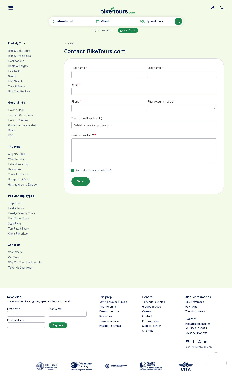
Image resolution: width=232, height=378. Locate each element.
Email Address (15, 320)
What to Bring (16, 159)
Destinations (16, 61)
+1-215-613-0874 (196, 328)
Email (74, 85)
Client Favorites (18, 234)
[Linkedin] (206, 341)
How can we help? (82, 135)
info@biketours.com (197, 324)
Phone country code (160, 101)
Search (12, 76)
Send (80, 181)
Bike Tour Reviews (19, 91)
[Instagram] (199, 341)
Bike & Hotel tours (19, 56)
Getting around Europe (113, 302)
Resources (14, 169)
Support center (151, 326)
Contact (147, 316)
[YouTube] (187, 341)
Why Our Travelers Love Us (24, 262)
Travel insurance (109, 321)
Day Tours (14, 71)
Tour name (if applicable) (86, 118)
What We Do (16, 252)
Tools (70, 43)
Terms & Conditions (20, 115)
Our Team (14, 257)
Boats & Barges (18, 66)
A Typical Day (16, 154)
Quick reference (194, 302)
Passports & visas (110, 326)
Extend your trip (109, 311)
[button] (10, 8)
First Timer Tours (18, 218)
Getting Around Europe (22, 184)
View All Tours (16, 86)
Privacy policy (150, 321)
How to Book (16, 110)
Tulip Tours (15, 203)
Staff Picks (15, 223)
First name (78, 68)
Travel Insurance (18, 174)
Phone (75, 101)
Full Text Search (105, 30)
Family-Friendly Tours (21, 213)
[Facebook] (193, 341)
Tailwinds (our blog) (20, 267)
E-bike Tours (16, 208)
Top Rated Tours (18, 228)
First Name (13, 309)
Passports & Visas (19, 179)
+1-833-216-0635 (196, 333)
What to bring (107, 306)
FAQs (11, 135)
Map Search (129, 30)
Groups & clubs (151, 306)
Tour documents (195, 311)
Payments (191, 306)
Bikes (11, 130)
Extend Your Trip (18, 164)
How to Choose (18, 120)
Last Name (55, 309)
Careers (147, 311)
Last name (154, 68)
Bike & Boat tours (19, 51)
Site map (147, 331)
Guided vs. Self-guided (22, 125)
